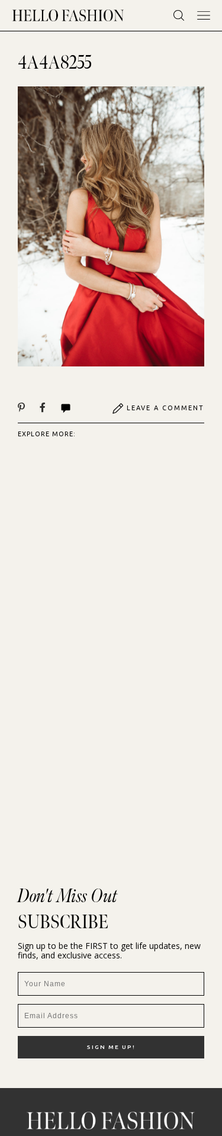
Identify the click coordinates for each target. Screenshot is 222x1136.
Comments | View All (78, 408)
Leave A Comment (165, 407)
